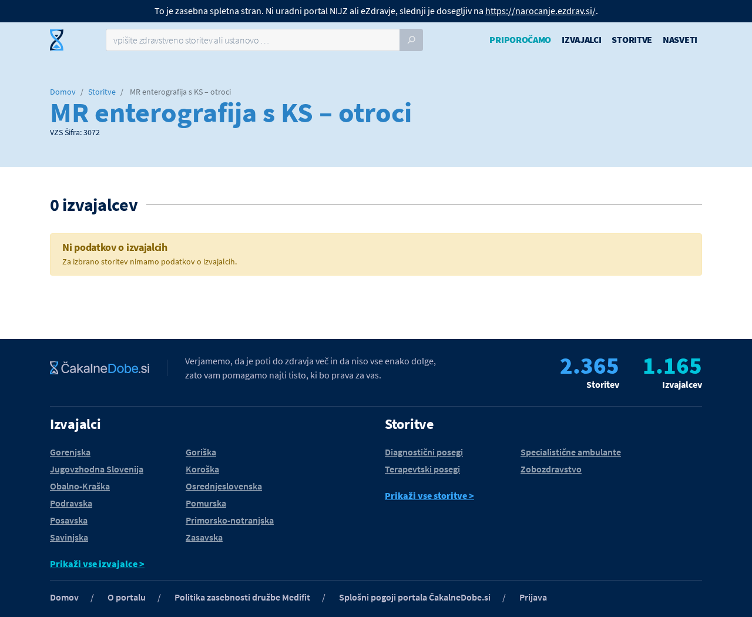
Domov (63, 91)
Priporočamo (520, 39)
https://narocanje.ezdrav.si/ (540, 10)
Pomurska (206, 503)
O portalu (127, 597)
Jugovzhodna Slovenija (96, 469)
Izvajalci (581, 39)
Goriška (201, 452)
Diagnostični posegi (424, 452)
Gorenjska (70, 452)
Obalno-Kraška (80, 486)
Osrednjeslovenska (224, 486)
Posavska (69, 520)
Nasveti (680, 39)
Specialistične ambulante (571, 452)
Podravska (71, 503)
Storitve (632, 39)
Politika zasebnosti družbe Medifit (242, 597)
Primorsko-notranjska (230, 520)
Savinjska (69, 537)
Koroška (202, 469)
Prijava (533, 597)
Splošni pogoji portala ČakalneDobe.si (415, 597)
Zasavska (204, 537)
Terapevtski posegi (422, 469)
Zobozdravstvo (551, 469)
